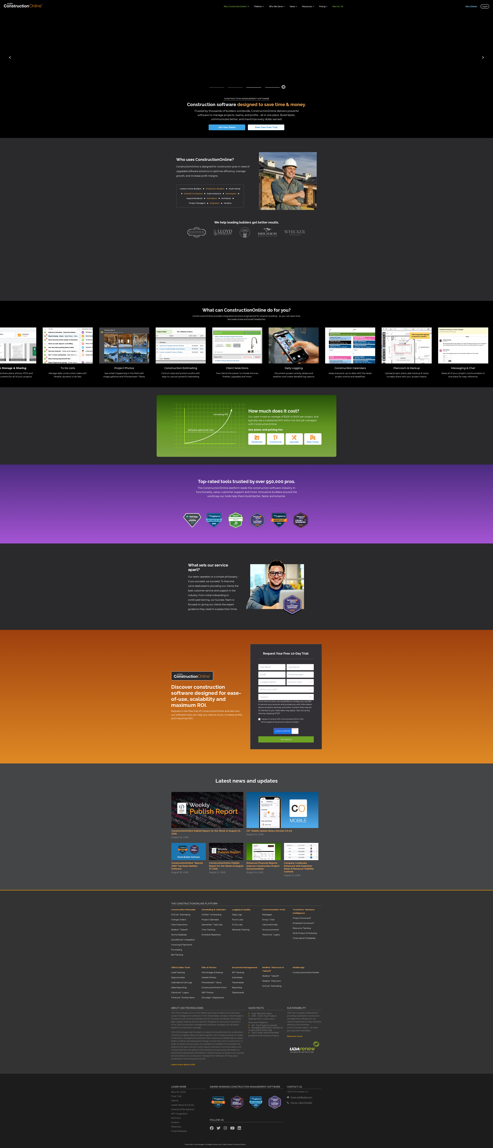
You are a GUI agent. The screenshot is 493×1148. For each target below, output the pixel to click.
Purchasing (176, 949)
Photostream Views (212, 982)
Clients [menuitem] (174, 1100)
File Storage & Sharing (212, 972)
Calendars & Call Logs (181, 982)
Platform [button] (258, 6)
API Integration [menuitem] (179, 1114)
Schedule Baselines (211, 934)
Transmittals (238, 982)
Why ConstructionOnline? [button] (235, 6)
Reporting (237, 987)
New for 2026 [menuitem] (178, 1092)
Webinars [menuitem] (176, 1127)
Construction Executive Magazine (261, 1021)
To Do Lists (237, 924)
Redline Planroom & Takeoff (273, 969)
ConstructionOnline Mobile (306, 972)
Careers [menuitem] (175, 1122)
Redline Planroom (271, 981)
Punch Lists (237, 919)
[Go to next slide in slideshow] (483, 57)
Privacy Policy (240, 1144)
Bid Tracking (177, 954)
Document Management (244, 967)
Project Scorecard (302, 918)
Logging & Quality (241, 909)
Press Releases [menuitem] (179, 1131)
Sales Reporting (179, 987)
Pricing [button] (322, 6)
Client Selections (179, 924)
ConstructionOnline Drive (214, 987)
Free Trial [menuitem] (176, 1096)
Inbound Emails (270, 924)
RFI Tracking (238, 972)
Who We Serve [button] (276, 6)
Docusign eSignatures (213, 997)
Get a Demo (471, 6)
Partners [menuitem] (176, 1118)
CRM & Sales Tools (180, 967)
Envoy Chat (268, 919)
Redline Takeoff (179, 929)
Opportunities (178, 977)
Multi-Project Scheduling (305, 933)
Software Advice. (271, 1035)
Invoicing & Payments (181, 944)
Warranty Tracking (240, 929)
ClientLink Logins (180, 992)
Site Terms (227, 1144)
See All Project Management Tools (161, 73)
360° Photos (208, 992)
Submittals (237, 977)
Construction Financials (183, 909)
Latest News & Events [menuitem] (182, 1105)
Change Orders (178, 919)
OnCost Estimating (180, 914)
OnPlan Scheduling (211, 914)
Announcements (270, 929)
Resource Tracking (302, 928)
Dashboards (238, 992)
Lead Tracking (178, 972)
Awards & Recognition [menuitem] (183, 1109)
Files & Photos (209, 967)
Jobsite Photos (209, 977)
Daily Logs (237, 914)
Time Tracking (208, 929)
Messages (267, 914)
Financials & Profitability (304, 938)
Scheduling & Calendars (214, 909)
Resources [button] (307, 6)
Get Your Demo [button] (227, 127)
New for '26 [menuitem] (338, 6)
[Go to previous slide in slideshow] (10, 57)
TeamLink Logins (271, 934)
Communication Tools (273, 909)
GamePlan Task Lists (212, 924)
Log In (485, 6)
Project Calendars (210, 919)
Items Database (179, 934)
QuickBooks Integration (183, 939)
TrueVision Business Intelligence (304, 911)
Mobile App (298, 967)
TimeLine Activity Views (183, 997)
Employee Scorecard (303, 923)
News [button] (292, 6)
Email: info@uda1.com (301, 1097)
